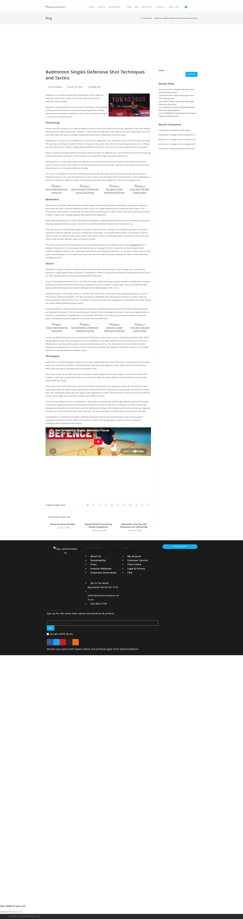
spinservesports (55, 87)
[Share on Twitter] (87, 505)
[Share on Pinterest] (105, 505)
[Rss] (75, 642)
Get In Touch (180, 546)
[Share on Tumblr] (136, 505)
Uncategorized (94, 87)
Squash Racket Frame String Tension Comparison (98, 525)
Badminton (135, 245)
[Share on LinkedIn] (112, 505)
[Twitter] (56, 642)
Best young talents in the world (182, 148)
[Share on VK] (124, 505)
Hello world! (185, 130)
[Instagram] (69, 642)
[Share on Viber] (118, 505)
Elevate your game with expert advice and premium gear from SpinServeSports (93, 649)
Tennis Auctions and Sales (62, 524)
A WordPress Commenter (168, 130)
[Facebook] (50, 642)
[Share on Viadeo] (142, 505)
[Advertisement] (121, 43)
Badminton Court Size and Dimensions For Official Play (133, 525)
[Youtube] (63, 642)
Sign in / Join (174, 7)
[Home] (138, 18)
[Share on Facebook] (93, 505)
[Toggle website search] (191, 7)
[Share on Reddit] (130, 505)
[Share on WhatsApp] (148, 505)
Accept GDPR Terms (61, 633)
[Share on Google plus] (99, 505)
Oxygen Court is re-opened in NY (183, 135)
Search (161, 70)
